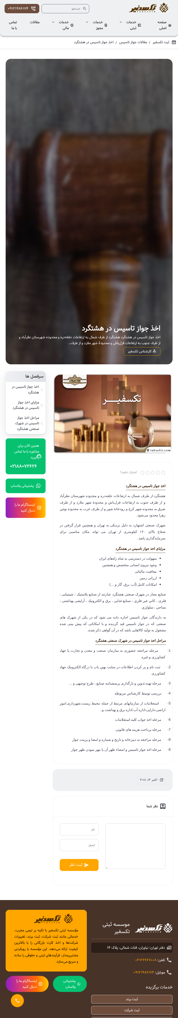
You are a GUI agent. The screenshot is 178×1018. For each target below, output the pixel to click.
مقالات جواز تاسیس (133, 42)
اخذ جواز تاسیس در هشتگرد (25, 389)
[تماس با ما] (17, 1000)
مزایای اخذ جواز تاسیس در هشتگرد (26, 405)
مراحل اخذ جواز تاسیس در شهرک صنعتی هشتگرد (27, 423)
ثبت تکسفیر (161, 42)
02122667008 (146, 960)
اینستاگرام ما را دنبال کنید (25, 508)
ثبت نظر (75, 864)
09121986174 (18, 9)
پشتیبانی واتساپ (22, 486)
